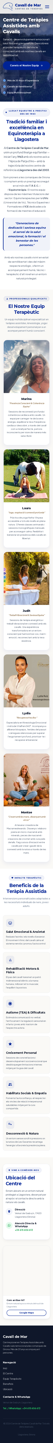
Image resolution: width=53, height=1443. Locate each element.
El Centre (8, 1373)
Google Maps (26, 1313)
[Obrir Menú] (47, 7)
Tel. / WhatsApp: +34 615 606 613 (21, 1408)
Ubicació (7, 1389)
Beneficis (8, 1383)
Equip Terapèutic (12, 1378)
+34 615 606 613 (24, 1229)
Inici (5, 1368)
